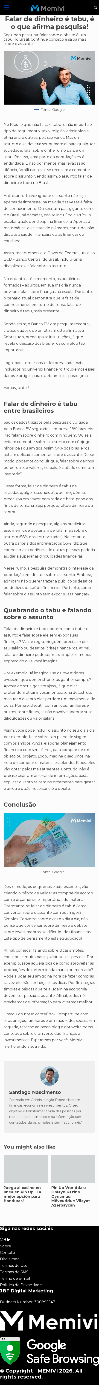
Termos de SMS (14, 1272)
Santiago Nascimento (35, 1092)
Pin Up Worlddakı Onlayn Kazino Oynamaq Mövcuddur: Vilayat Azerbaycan (73, 1169)
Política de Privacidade (21, 1285)
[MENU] (6, 7)
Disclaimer (9, 1259)
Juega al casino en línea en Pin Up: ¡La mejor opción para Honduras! (26, 1169)
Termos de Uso (13, 1265)
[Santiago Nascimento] (49, 1084)
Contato (7, 1252)
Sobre (5, 1246)
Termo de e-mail (15, 1278)
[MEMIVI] (48, 8)
